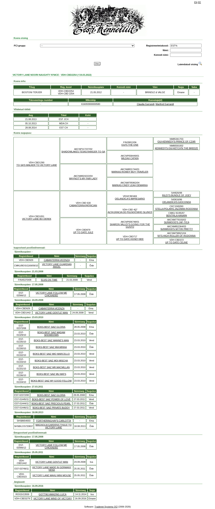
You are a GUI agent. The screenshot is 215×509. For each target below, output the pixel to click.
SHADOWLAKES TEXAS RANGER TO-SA (83, 151)
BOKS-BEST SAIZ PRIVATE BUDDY (51, 407)
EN (195, 2)
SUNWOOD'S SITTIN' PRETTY (176, 229)
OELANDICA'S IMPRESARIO (130, 198)
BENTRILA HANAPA (176, 215)
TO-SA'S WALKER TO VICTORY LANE (36, 165)
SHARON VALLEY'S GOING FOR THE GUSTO (130, 225)
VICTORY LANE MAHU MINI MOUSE (51, 475)
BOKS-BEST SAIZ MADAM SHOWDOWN (51, 333)
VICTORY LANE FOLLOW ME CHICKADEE (51, 294)
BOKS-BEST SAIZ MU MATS (51, 374)
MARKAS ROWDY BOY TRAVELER (129, 172)
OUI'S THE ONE (129, 145)
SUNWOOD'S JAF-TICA (176, 222)
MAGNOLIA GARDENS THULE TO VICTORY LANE (53, 426)
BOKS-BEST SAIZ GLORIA (51, 327)
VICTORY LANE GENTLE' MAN (51, 312)
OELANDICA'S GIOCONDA (176, 202)
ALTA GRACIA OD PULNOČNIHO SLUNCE (130, 212)
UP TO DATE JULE (83, 232)
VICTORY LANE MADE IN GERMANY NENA (51, 468)
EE (199, 2)
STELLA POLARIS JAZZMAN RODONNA (176, 209)
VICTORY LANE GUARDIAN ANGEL (57, 265)
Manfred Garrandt (165, 104)
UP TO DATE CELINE (176, 242)
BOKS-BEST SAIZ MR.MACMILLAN (51, 367)
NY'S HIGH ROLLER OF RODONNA (176, 235)
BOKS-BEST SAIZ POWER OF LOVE (51, 399)
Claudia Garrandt (145, 104)
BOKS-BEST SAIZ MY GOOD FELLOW (51, 380)
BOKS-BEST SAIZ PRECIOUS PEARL (51, 403)
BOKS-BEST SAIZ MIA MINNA (51, 347)
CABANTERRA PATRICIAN (83, 205)
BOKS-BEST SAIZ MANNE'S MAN (51, 340)
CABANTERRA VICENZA (57, 260)
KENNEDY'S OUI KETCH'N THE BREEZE (176, 148)
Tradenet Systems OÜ (106, 506)
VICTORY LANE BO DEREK (36, 219)
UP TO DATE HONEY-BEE (130, 239)
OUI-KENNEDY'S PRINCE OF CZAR (176, 141)
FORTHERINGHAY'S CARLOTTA (53, 420)
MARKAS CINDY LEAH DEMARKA (130, 185)
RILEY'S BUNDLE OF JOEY (176, 195)
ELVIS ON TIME (49, 280)
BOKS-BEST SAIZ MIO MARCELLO (51, 354)
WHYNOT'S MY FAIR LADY (83, 178)
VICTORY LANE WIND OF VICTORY (52, 498)
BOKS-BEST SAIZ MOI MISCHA (51, 360)
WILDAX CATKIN (130, 158)
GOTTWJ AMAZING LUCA (52, 494)
